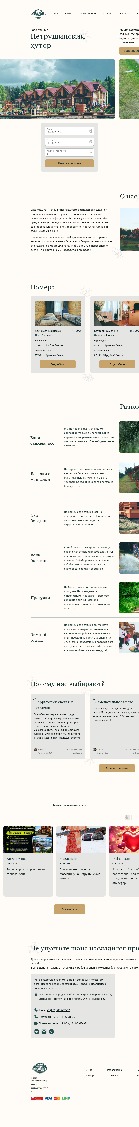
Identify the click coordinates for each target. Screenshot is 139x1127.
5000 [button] (42, 355)
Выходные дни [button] (43, 350)
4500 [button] (42, 345)
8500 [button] (102, 355)
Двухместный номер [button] (48, 330)
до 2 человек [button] (45, 335)
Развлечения (89, 13)
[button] (58, 334)
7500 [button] (102, 345)
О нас (55, 13)
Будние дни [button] (41, 340)
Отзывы (108, 13)
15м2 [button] (78, 330)
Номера (70, 13)
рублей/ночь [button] (55, 345)
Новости (125, 13)
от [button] (36, 344)
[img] (38, 13)
